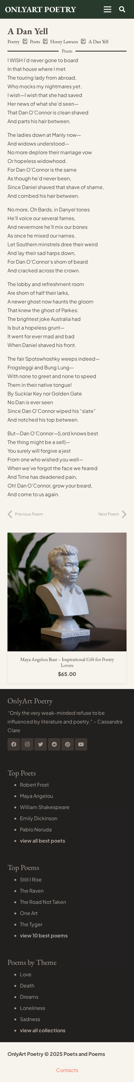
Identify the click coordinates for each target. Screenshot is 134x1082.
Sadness (30, 1019)
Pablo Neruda (36, 829)
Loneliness (32, 1008)
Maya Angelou (36, 796)
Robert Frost (34, 784)
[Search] (122, 9)
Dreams (29, 996)
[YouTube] (81, 744)
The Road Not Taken (43, 902)
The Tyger (31, 924)
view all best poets (42, 840)
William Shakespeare (44, 807)
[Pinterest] (67, 744)
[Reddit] (54, 744)
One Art (29, 913)
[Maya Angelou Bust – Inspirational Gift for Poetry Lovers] (67, 537)
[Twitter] (40, 744)
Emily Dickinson (38, 818)
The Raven (32, 890)
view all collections (42, 1030)
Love (25, 974)
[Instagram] (27, 744)
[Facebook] (13, 744)
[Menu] (107, 9)
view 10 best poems (44, 935)
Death (27, 985)
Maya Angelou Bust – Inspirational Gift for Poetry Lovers (67, 662)
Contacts (67, 1070)
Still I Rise (31, 879)
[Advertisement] (67, 65)
